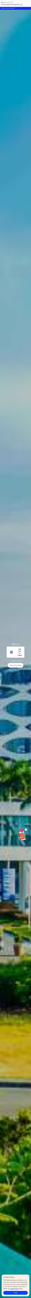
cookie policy (14, 1288)
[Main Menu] (21, 4)
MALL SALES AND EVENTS (8, 8)
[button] (10, 4)
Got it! (15, 1292)
